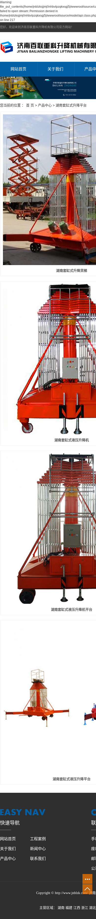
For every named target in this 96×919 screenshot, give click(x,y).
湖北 (92, 908)
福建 (68, 908)
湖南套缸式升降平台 (71, 105)
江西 (76, 908)
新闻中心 (38, 849)
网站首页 (18, 69)
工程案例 (38, 839)
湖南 (61, 908)
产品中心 (45, 105)
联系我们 (38, 858)
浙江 (84, 908)
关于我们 (55, 69)
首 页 (30, 105)
